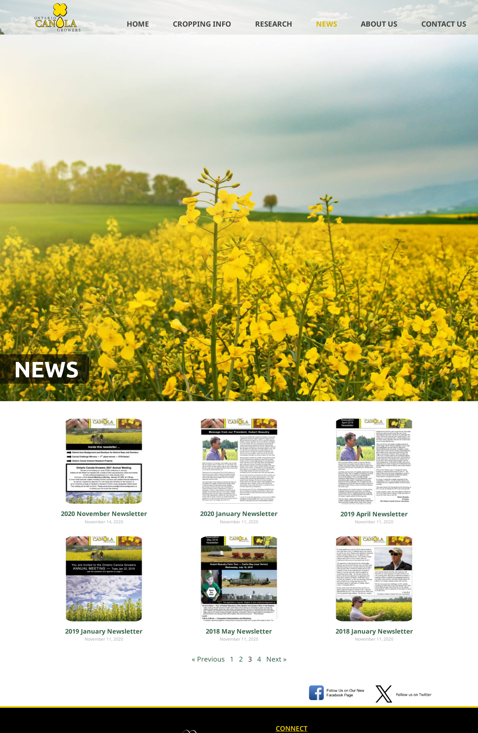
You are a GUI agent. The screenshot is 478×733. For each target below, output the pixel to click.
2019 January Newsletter (103, 631)
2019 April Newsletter (374, 514)
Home (138, 24)
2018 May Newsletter (239, 631)
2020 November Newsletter (104, 513)
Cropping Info (202, 24)
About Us (379, 24)
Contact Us (443, 24)
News (326, 24)
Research (273, 24)
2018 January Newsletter (374, 631)
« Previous (208, 659)
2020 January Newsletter (238, 513)
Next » (276, 659)
